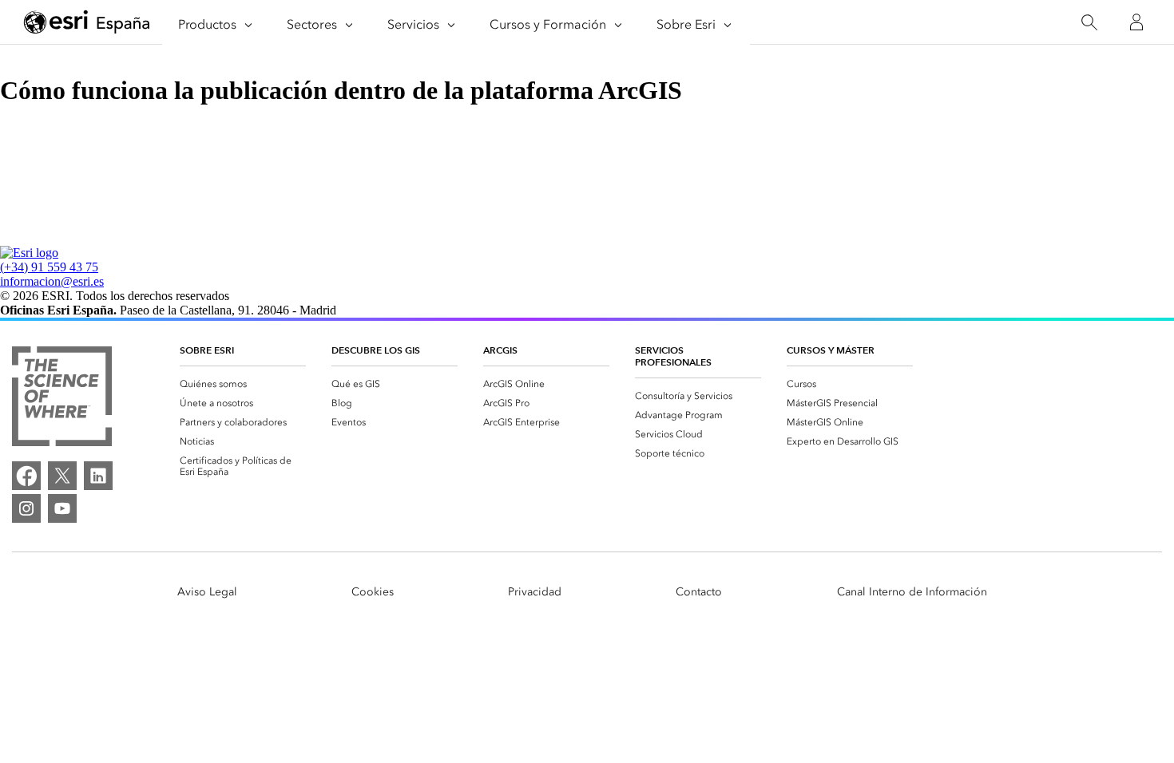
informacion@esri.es (52, 281)
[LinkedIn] (98, 475)
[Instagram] (26, 508)
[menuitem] (243, 383)
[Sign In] (1136, 22)
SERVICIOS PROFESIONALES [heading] (673, 356)
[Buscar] (1089, 23)
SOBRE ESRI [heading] (207, 350)
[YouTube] (62, 508)
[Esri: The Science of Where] (62, 397)
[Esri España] (87, 23)
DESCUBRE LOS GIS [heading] (375, 350)
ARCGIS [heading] (500, 350)
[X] (62, 475)
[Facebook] (26, 475)
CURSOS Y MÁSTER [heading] (831, 350)
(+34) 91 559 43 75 (49, 267)
